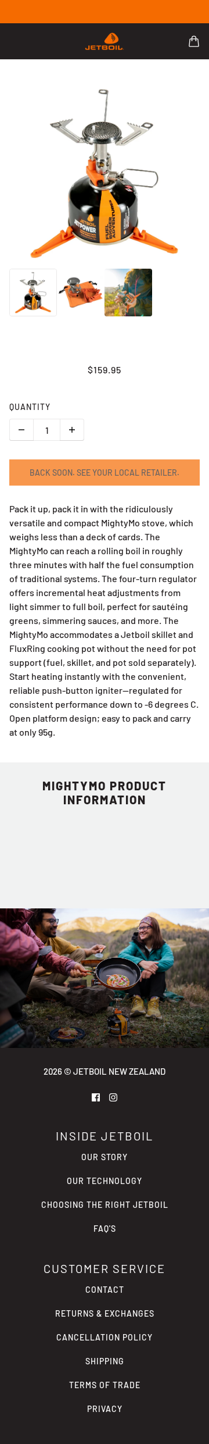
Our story (104, 1157)
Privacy (104, 1409)
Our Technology (104, 1181)
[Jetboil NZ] (104, 41)
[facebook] (96, 1096)
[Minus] (21, 430)
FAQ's (104, 1228)
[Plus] (72, 430)
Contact (104, 1290)
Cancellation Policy (104, 1337)
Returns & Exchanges (104, 1313)
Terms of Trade (104, 1385)
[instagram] (113, 1096)
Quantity (30, 407)
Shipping (104, 1361)
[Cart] (194, 41)
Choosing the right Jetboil (104, 1205)
